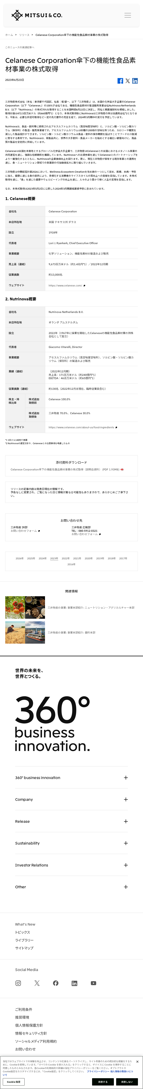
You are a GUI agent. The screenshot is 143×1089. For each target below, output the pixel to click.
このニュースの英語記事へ (19, 47)
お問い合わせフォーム (24, 530)
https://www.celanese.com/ (65, 285)
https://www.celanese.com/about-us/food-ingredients (81, 427)
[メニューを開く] (127, 15)
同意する (103, 1081)
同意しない (127, 1081)
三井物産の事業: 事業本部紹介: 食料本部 (71, 632)
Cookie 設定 (13, 1081)
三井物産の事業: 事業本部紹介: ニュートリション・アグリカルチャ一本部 (91, 607)
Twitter (127, 81)
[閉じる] (137, 1061)
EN (110, 14)
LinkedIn (135, 81)
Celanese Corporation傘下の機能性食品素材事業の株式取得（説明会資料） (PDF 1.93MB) (65, 469)
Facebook (120, 81)
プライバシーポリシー (98, 1071)
